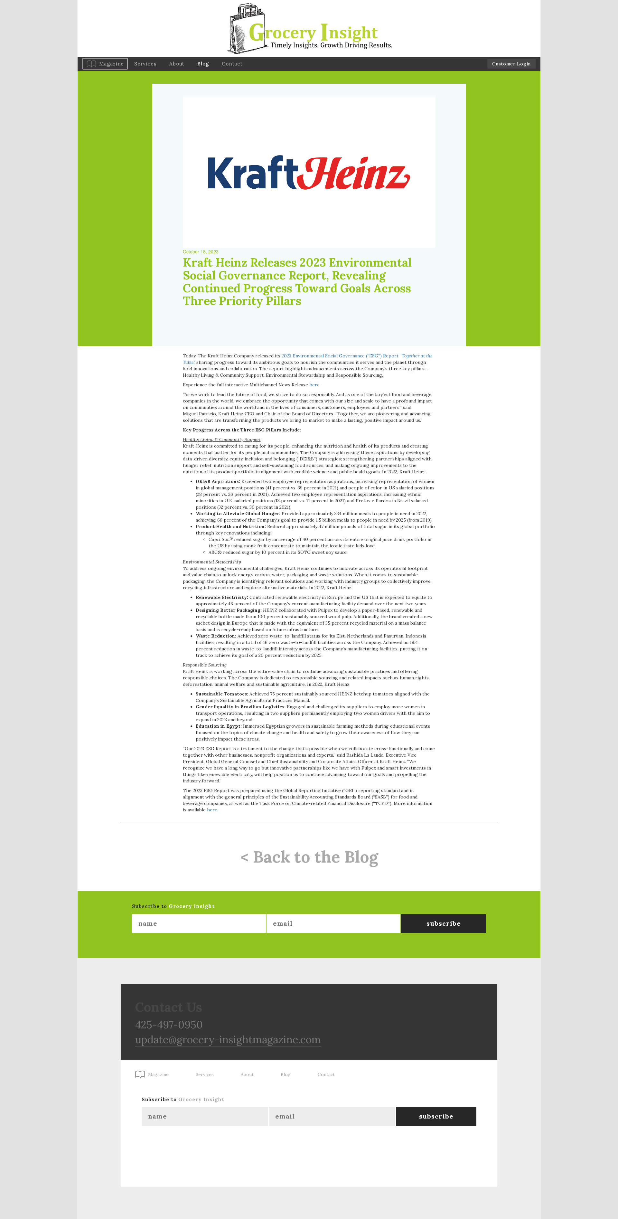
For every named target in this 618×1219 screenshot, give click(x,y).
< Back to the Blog (309, 856)
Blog (203, 64)
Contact (232, 64)
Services (145, 64)
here (314, 385)
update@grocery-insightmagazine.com (228, 1039)
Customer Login (511, 64)
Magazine (111, 64)
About (176, 64)
